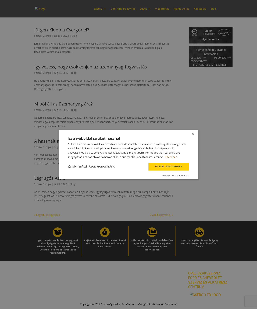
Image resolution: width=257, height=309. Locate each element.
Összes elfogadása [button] (168, 166)
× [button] (192, 134)
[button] (91, 167)
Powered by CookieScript (175, 175)
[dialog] (128, 154)
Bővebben (171, 157)
